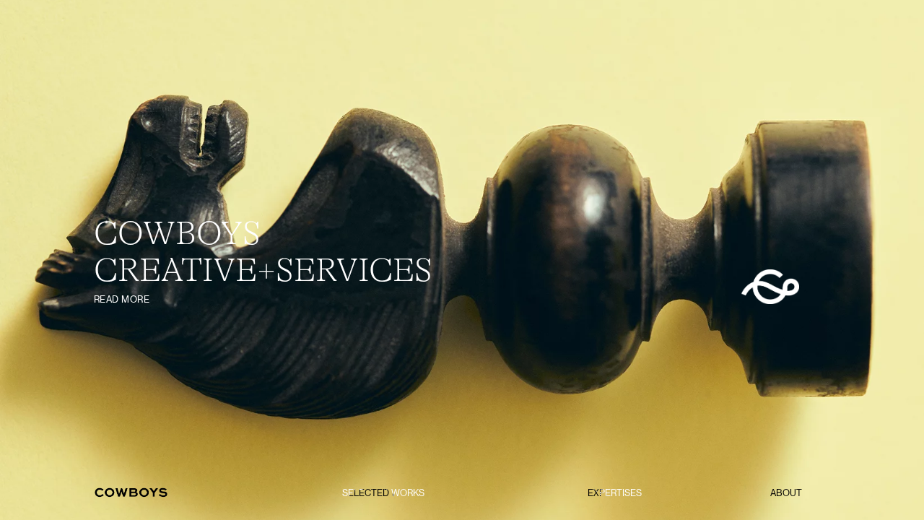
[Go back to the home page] (131, 493)
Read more (122, 299)
